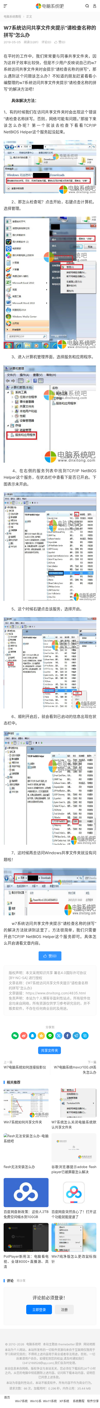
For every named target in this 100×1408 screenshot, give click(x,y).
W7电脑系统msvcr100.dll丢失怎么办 (75, 1069)
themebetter (66, 1344)
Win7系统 (21, 1401)
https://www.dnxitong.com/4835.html (56, 993)
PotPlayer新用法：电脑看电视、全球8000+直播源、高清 (26, 1261)
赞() (59, 42)
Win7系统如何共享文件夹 (23, 1122)
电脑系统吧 (50, 6)
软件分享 (93, 1401)
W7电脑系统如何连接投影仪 (25, 1067)
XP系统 (64, 1401)
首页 (7, 1397)
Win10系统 (36, 1403)
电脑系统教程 (12, 16)
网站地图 (89, 1344)
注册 (64, 1309)
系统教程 (78, 1401)
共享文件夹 (49, 1050)
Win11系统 (50, 1401)
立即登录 (39, 1309)
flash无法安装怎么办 (19, 1167)
